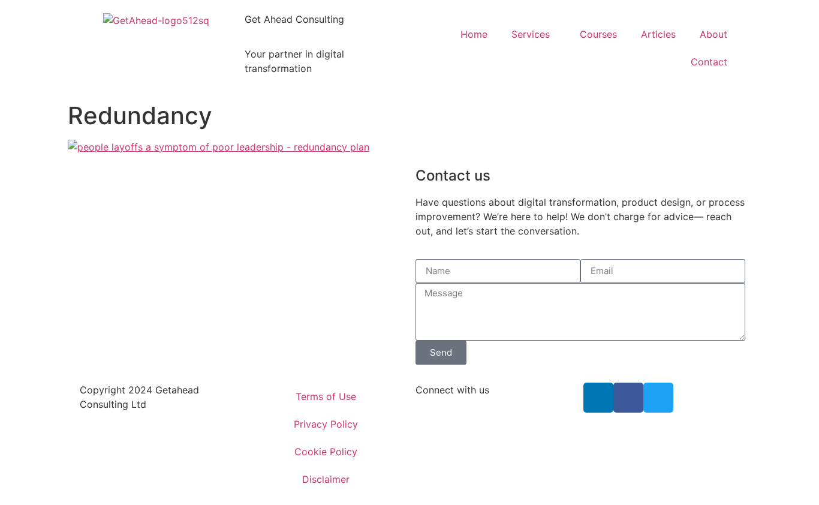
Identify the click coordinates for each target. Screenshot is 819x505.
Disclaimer (326, 479)
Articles (658, 34)
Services (530, 34)
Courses (598, 34)
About (713, 34)
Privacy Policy (326, 424)
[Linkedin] (598, 398)
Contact (709, 62)
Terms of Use (326, 396)
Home (473, 34)
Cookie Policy (325, 452)
